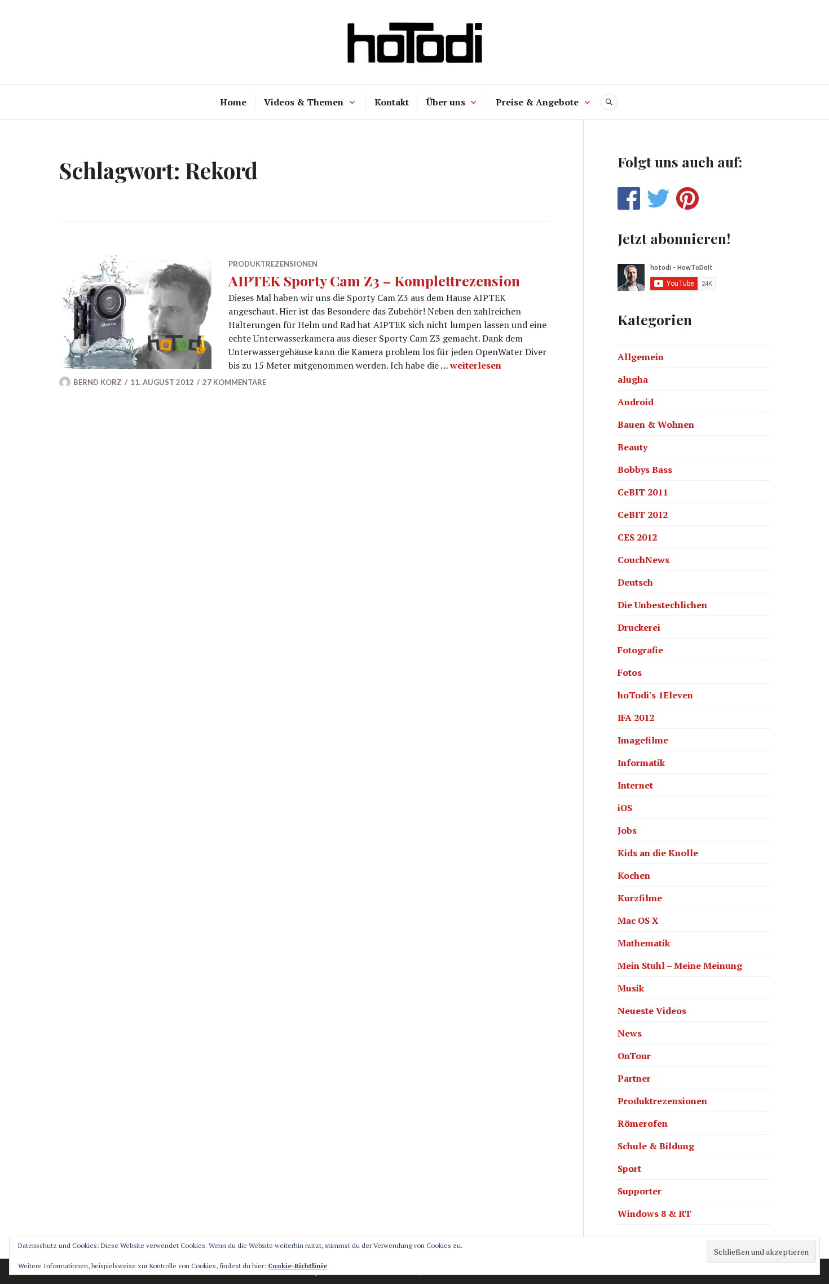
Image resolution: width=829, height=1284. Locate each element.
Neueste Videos (652, 1010)
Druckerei (639, 627)
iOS (625, 808)
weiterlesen (475, 365)
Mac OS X (638, 920)
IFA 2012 (636, 717)
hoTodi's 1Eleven (655, 695)
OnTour (634, 1056)
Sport (629, 1168)
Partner (634, 1078)
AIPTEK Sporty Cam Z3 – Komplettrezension (374, 280)
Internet (635, 785)
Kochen (634, 875)
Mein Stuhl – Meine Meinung (680, 965)
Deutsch (635, 582)
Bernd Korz (97, 382)
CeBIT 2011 (643, 492)
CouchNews (643, 560)
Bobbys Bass (645, 469)
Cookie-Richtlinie (297, 1265)
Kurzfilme (640, 898)
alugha (633, 379)
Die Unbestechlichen (662, 605)
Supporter (640, 1191)
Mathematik (644, 943)
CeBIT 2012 (643, 514)
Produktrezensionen (273, 263)
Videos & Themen (303, 102)
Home (233, 102)
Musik (631, 988)
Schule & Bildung (656, 1146)
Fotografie (640, 650)
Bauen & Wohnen (656, 424)
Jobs (627, 830)
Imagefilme (643, 740)
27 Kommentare (234, 382)
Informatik (641, 762)
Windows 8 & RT (654, 1213)
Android (636, 402)
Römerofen (643, 1123)
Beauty (632, 447)
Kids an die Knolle (658, 853)
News (630, 1033)
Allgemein (641, 357)
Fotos (630, 672)
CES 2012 (637, 537)
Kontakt (391, 102)
